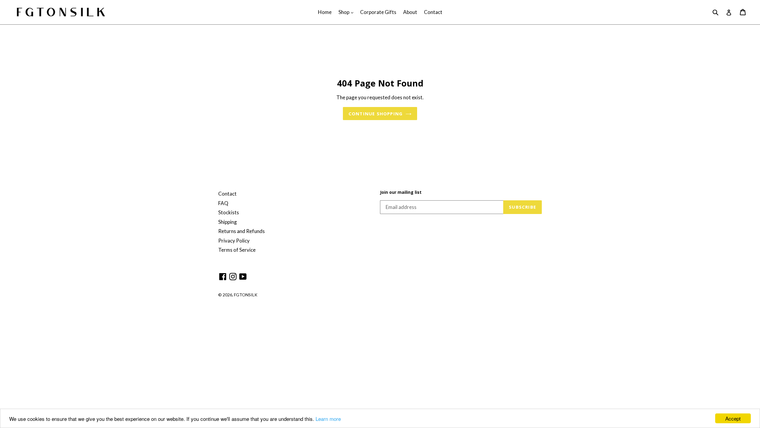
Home (325, 12)
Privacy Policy (234, 240)
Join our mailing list (401, 192)
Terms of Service (237, 250)
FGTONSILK (245, 294)
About (410, 12)
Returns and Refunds (241, 231)
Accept (733, 418)
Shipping (227, 222)
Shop (347, 12)
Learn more (328, 418)
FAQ (223, 203)
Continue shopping (376, 114)
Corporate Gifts (378, 12)
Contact (433, 12)
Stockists (228, 212)
